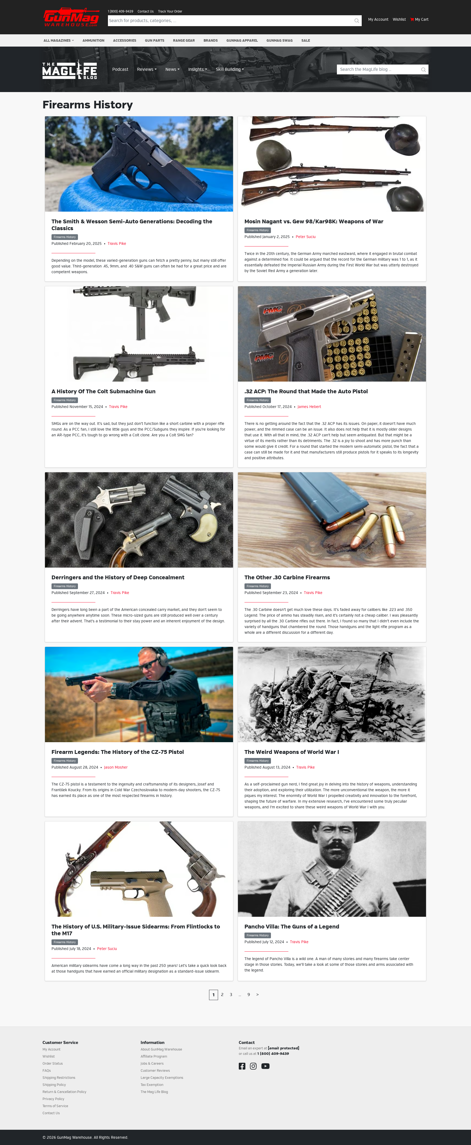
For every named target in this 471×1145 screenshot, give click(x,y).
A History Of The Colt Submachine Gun (104, 391)
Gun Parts (154, 40)
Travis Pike (117, 243)
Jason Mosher (116, 767)
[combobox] (230, 20)
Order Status (53, 1063)
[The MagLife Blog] (70, 69)
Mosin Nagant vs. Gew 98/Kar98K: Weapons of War (314, 221)
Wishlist (399, 19)
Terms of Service (55, 1106)
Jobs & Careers (152, 1063)
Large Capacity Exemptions (162, 1078)
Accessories (124, 40)
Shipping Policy (54, 1085)
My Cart (421, 19)
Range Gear (184, 40)
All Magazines (57, 40)
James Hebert (309, 406)
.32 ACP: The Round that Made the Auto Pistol (306, 391)
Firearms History (65, 237)
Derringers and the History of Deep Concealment (118, 577)
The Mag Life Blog (154, 1092)
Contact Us (146, 11)
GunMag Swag (280, 40)
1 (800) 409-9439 (120, 11)
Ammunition (93, 40)
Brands (211, 40)
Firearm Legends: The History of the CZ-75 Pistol (118, 752)
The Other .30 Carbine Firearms (287, 577)
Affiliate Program (154, 1056)
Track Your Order (170, 11)
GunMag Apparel (242, 40)
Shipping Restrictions (59, 1078)
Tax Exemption (152, 1085)
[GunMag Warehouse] (72, 17)
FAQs (47, 1070)
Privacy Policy (53, 1099)
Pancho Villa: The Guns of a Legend (291, 926)
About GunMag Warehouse (161, 1049)
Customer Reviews (155, 1070)
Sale (305, 40)
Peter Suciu (306, 237)
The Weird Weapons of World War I (291, 752)
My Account (378, 19)
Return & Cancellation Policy (64, 1092)
